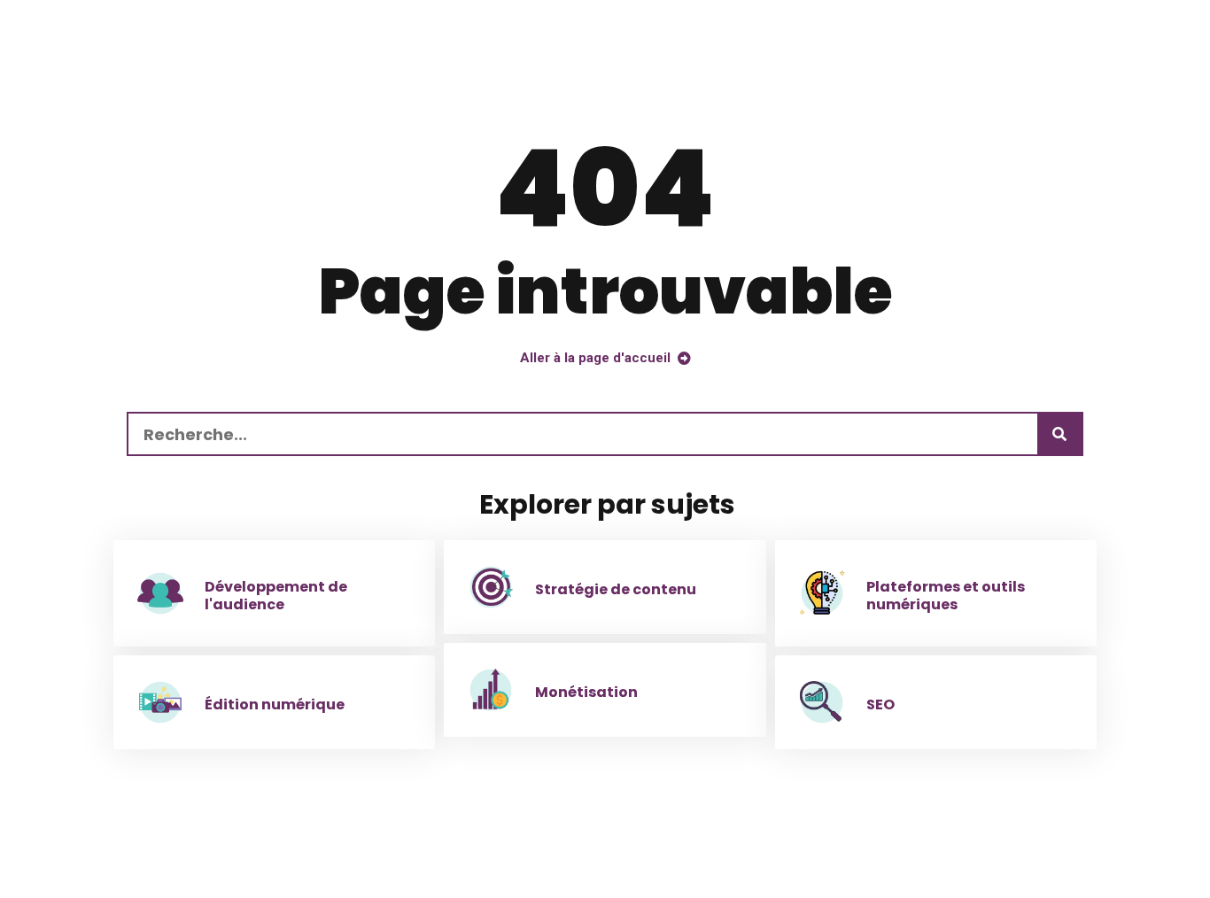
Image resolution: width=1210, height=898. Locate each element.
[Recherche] (1059, 434)
